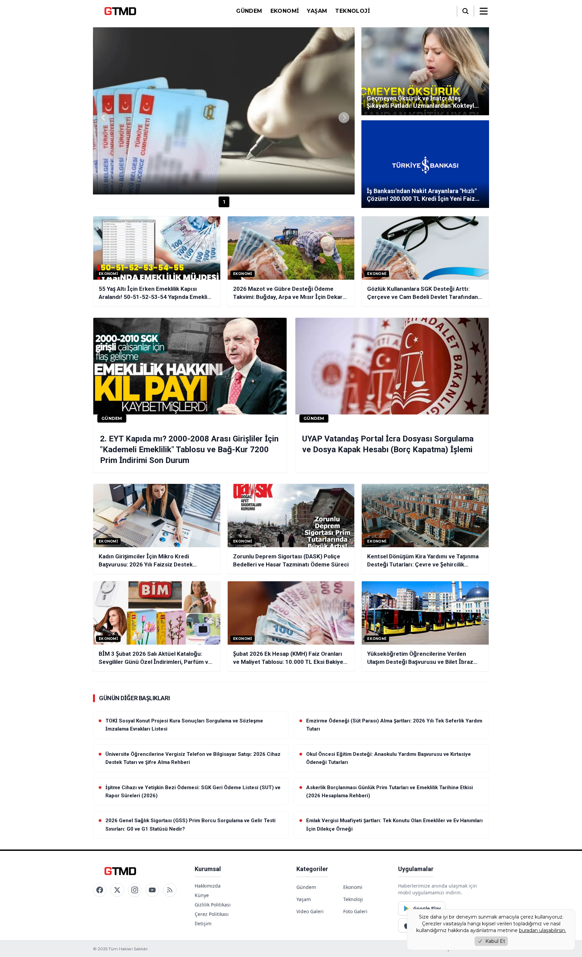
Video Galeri (310, 911)
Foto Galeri (355, 911)
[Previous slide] (103, 117)
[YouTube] (152, 890)
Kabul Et (495, 941)
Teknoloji (352, 11)
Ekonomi (284, 11)
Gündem (249, 11)
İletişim (203, 923)
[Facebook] (99, 890)
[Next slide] (343, 117)
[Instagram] (134, 890)
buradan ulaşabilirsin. (542, 930)
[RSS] (169, 890)
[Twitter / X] (117, 890)
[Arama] (465, 11)
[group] (224, 110)
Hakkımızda (208, 886)
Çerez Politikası (212, 914)
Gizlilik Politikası (213, 904)
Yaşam (317, 11)
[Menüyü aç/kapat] (483, 11)
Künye (202, 895)
